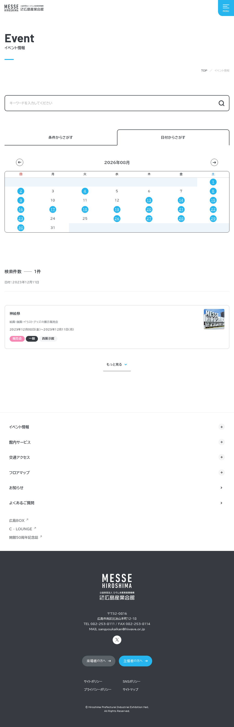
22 (213, 209)
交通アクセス (19, 457)
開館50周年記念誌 (23, 537)
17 (53, 209)
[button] (19, 162)
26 (117, 218)
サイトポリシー (93, 681)
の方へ (96, 661)
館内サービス (20, 442)
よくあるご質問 (21, 503)
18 (85, 209)
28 (181, 218)
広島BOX (16, 520)
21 (181, 209)
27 (149, 218)
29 (213, 218)
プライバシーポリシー (97, 689)
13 (149, 200)
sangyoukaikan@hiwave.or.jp (121, 629)
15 (213, 200)
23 (20, 218)
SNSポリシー (131, 681)
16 (21, 209)
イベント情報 (19, 427)
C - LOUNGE (20, 529)
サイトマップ (130, 689)
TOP (204, 70)
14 (181, 200)
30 (20, 227)
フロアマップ (19, 473)
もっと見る (114, 364)
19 (117, 209)
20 (149, 209)
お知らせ (16, 488)
